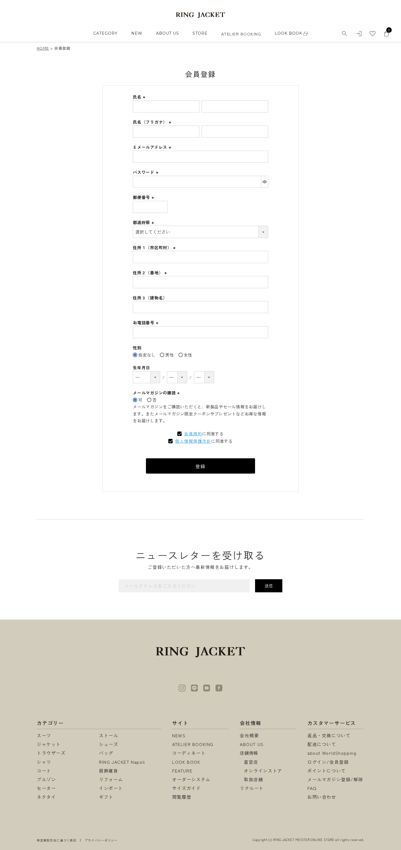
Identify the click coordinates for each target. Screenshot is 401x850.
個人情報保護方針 (193, 441)
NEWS (178, 735)
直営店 (251, 762)
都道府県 (144, 222)
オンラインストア (263, 770)
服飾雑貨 (108, 770)
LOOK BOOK (186, 762)
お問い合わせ (321, 796)
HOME (43, 48)
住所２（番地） (150, 272)
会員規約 (193, 433)
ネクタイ (46, 796)
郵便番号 (144, 197)
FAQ (312, 788)
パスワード (146, 172)
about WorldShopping (331, 753)
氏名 (140, 97)
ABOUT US (167, 33)
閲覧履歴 (181, 796)
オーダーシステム (191, 779)
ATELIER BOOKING (241, 34)
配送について (321, 744)
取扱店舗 (253, 779)
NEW (136, 33)
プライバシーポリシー (101, 840)
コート (44, 770)
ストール (108, 735)
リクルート (252, 788)
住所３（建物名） (150, 298)
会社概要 (249, 735)
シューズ (108, 744)
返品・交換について (329, 735)
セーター (46, 788)
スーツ (44, 735)
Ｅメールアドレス (153, 147)
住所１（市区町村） (155, 247)
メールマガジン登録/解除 (335, 779)
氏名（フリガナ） (153, 122)
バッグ (106, 753)
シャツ (44, 762)
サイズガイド (186, 788)
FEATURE (182, 770)
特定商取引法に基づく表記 (56, 840)
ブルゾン (46, 779)
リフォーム (111, 779)
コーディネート (189, 753)
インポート (111, 788)
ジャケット (49, 744)
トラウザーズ (51, 753)
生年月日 (141, 367)
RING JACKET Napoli (122, 762)
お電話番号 (146, 322)
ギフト (106, 796)
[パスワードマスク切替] (264, 182)
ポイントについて (326, 770)
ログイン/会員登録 (328, 762)
